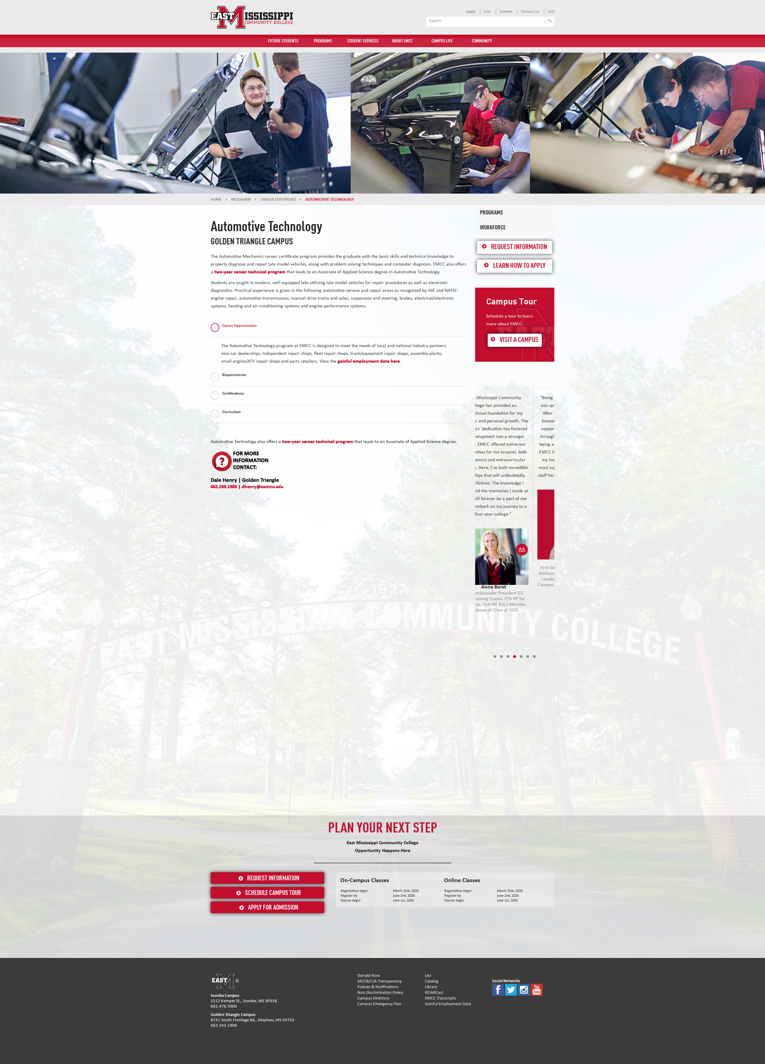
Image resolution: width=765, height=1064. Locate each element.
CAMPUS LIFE (442, 41)
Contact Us (530, 12)
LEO (551, 12)
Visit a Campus (519, 340)
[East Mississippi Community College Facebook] (498, 989)
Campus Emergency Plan (379, 1004)
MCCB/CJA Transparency (379, 981)
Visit (487, 12)
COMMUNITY (482, 41)
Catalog (431, 981)
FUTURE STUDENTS (283, 41)
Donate (506, 12)
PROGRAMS (323, 41)
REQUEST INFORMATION (273, 878)
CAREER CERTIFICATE (278, 199)
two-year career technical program (249, 271)
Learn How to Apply (519, 266)
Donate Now (368, 975)
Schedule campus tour (273, 893)
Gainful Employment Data (448, 1004)
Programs (491, 213)
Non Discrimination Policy (380, 992)
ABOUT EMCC (402, 41)
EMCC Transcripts (440, 998)
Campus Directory (373, 998)
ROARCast (434, 992)
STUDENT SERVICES (362, 41)
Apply (470, 12)
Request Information (519, 247)
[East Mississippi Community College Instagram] (524, 989)
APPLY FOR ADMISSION (273, 907)
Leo (428, 975)
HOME (216, 199)
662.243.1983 (224, 486)
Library (431, 987)
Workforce (493, 228)
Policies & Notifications (377, 987)
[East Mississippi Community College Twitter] (511, 989)
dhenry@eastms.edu (263, 486)
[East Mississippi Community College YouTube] (537, 989)
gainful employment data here (369, 361)
